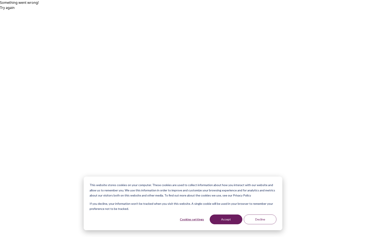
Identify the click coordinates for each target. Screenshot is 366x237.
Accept (226, 219)
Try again (7, 7)
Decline (260, 219)
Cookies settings (192, 219)
